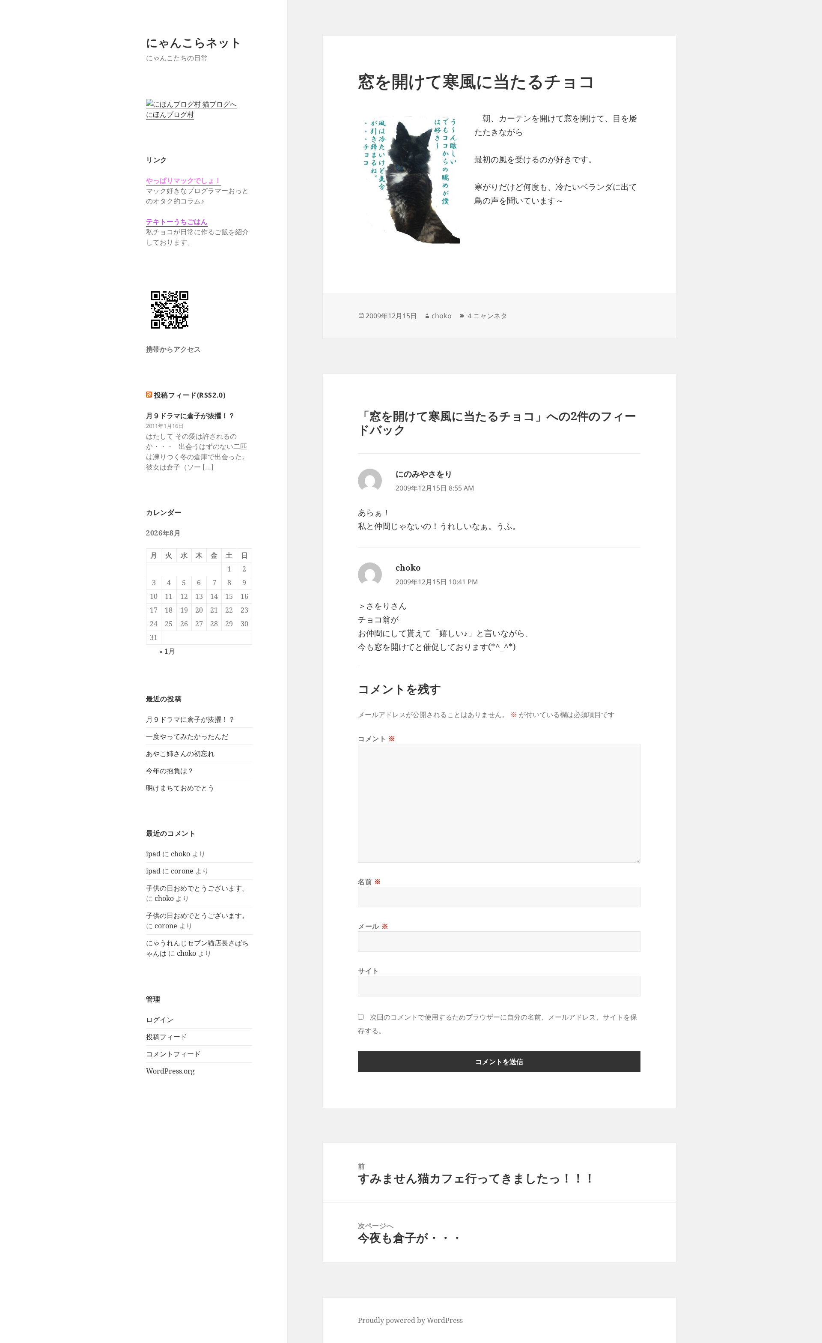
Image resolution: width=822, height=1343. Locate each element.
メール (373, 926)
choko (180, 853)
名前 (369, 881)
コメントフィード (173, 1054)
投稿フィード (166, 1036)
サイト (368, 970)
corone (182, 871)
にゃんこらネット (194, 42)
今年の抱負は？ (170, 770)
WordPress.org (170, 1071)
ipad (153, 853)
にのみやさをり (424, 473)
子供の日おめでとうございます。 (197, 888)
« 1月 (167, 651)
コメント (377, 738)
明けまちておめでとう (180, 788)
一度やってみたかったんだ (187, 736)
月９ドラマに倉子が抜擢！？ (190, 415)
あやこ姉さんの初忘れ (180, 753)
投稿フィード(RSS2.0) (190, 395)
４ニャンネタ (486, 315)
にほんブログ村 (170, 114)
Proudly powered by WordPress (410, 1320)
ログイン (159, 1019)
